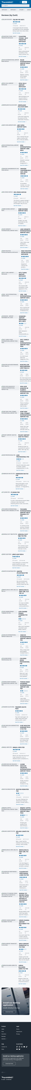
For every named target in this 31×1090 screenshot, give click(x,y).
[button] (15, 23)
